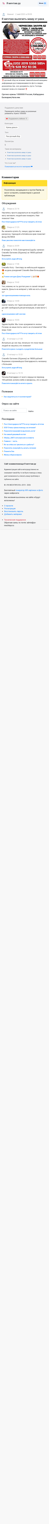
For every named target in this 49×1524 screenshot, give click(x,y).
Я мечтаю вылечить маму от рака (19, 152)
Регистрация (9, 508)
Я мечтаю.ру (11, 3)
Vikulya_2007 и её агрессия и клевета (19, 438)
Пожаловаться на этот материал (18, 167)
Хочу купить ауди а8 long (12, 259)
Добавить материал (13, 514)
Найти (30, 411)
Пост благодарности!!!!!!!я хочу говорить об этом (22, 222)
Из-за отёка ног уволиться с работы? (19, 445)
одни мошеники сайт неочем (13, 314)
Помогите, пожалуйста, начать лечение (20, 448)
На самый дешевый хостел (15, 434)
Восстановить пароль (13, 511)
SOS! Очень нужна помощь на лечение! (20, 428)
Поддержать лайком (16, 119)
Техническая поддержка (15, 520)
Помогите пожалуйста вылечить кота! (19, 431)
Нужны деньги (11, 127)
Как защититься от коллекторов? (17, 397)
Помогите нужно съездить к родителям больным (22, 349)
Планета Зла (9, 451)
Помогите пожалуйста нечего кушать (17, 383)
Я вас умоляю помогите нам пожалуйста (18, 240)
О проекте (8, 506)
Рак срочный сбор (13, 136)
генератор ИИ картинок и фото (29, 490)
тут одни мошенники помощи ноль (16, 295)
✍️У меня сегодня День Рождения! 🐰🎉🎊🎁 (20, 277)
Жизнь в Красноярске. (13, 455)
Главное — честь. (11, 441)
